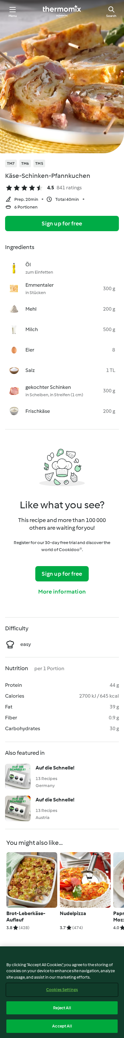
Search (111, 16)
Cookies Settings (62, 989)
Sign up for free (62, 223)
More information (62, 591)
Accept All (62, 1026)
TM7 (11, 163)
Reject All (62, 1007)
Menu (13, 16)
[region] (62, 992)
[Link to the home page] (62, 11)
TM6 (25, 163)
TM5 (39, 163)
